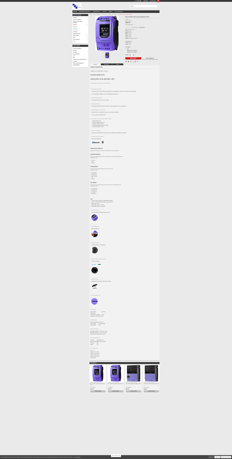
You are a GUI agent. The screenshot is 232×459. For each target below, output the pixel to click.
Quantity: (127, 54)
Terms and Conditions (118, 11)
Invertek (75, 24)
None (128, 48)
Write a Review (142, 27)
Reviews (117, 64)
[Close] (119, 455)
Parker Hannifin (76, 39)
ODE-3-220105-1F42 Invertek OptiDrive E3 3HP (125, 14)
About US (75, 11)
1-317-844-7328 (138, 0)
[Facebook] (126, 61)
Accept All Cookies (226, 457)
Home (91, 14)
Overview (95, 64)
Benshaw (75, 17)
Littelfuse (75, 31)
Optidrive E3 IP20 (104, 14)
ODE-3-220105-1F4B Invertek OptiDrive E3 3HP (133, 383)
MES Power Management (78, 63)
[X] (132, 61)
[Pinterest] (137, 61)
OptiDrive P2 (75, 29)
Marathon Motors (76, 33)
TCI (74, 41)
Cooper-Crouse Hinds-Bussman (78, 22)
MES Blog (110, 11)
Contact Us (104, 11)
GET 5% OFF (115, 455)
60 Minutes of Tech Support (132, 52)
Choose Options (98, 391)
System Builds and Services (84, 11)
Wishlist (146, 0)
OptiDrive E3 (75, 26)
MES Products (76, 35)
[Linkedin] (135, 61)
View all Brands (76, 64)
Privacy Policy (77, 457)
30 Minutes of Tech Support (132, 50)
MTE (74, 37)
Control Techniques (77, 19)
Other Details (106, 64)
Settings (211, 457)
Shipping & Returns (96, 11)
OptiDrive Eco (75, 28)
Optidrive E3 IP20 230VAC (112, 14)
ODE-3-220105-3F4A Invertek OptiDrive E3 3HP (151, 383)
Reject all (217, 457)
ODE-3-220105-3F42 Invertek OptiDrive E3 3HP (115, 383)
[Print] (130, 61)
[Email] (128, 61)
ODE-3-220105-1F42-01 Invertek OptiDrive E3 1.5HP (97, 384)
